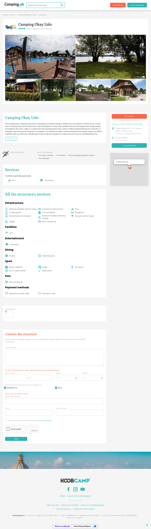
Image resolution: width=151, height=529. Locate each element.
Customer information (84, 509)
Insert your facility (69, 505)
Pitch (60, 388)
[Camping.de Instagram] (75, 489)
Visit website (118, 5)
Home (12, 15)
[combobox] (67, 378)
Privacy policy (63, 509)
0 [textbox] (84, 378)
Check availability (137, 5)
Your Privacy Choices (82, 526)
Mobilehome (12, 388)
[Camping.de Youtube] (82, 489)
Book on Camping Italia (92, 505)
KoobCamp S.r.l (46, 420)
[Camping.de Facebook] (68, 489)
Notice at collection (62, 526)
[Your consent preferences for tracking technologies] (147, 525)
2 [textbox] (59, 378)
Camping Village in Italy (26, 15)
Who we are (53, 505)
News (62, 496)
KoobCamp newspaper (79, 496)
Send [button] (16, 439)
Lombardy (42, 15)
